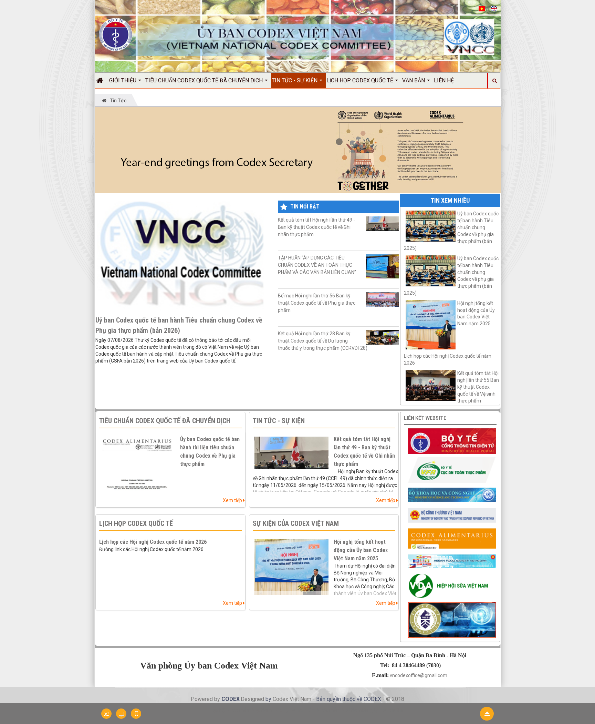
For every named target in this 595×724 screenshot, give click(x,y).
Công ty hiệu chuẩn (382, 710)
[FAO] (452, 538)
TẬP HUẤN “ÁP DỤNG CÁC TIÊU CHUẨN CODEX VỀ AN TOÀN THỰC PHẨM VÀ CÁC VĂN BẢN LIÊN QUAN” (317, 265)
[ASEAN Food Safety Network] (452, 560)
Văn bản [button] (414, 80)
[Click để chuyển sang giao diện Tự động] (106, 713)
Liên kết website (425, 418)
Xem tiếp (233, 500)
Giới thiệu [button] (123, 80)
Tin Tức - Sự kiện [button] (295, 80)
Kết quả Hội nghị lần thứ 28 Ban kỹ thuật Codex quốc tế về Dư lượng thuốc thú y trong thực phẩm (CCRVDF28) (322, 341)
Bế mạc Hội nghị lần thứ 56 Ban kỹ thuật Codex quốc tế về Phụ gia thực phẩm (316, 303)
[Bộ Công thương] (452, 515)
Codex (281, 699)
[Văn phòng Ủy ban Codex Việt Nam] (115, 34)
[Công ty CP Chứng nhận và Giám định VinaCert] (452, 619)
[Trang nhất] (102, 80)
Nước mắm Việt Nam (339, 710)
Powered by (206, 699)
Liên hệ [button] (444, 80)
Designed (253, 699)
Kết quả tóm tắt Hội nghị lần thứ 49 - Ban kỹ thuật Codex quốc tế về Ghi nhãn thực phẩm (316, 227)
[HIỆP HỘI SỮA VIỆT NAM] (452, 585)
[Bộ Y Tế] (452, 440)
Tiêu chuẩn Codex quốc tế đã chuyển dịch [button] (204, 80)
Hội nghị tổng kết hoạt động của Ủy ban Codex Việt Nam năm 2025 (361, 550)
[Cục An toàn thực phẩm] (452, 469)
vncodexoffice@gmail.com (418, 675)
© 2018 (395, 699)
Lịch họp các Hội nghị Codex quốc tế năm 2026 (447, 359)
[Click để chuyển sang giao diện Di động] (136, 713)
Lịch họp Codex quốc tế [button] (360, 80)
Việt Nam (300, 699)
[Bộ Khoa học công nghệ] (452, 494)
